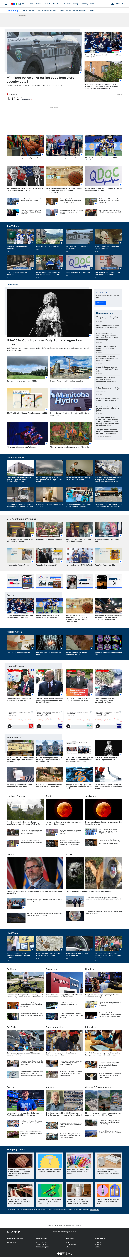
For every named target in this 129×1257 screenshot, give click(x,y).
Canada (39, 4)
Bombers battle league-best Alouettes (17, 247)
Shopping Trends (87, 4)
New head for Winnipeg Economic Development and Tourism (108, 273)
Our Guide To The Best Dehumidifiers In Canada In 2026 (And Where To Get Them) (108, 1172)
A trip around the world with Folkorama (21, 447)
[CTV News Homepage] (18, 4)
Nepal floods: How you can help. (48, 246)
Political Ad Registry (42, 1247)
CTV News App (76, 1225)
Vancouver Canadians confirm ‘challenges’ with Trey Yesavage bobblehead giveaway (24, 1114)
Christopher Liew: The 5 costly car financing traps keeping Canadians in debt (79, 786)
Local (31, 4)
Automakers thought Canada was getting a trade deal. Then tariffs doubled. (71, 1124)
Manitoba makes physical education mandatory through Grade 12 (18, 955)
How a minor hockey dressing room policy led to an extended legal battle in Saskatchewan (70, 842)
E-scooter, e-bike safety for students (17, 273)
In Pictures (57, 4)
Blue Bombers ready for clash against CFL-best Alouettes (47, 616)
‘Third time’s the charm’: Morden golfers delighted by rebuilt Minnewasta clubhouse (19, 480)
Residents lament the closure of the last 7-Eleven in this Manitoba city (108, 505)
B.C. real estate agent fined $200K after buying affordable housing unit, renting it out (49, 760)
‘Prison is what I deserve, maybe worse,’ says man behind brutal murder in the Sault (31, 831)
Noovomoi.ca (99, 1244)
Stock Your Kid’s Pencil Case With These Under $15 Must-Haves (78, 1172)
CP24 (67, 1242)
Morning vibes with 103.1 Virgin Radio (79, 565)
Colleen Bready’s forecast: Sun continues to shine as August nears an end (109, 200)
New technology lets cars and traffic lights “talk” (77, 954)
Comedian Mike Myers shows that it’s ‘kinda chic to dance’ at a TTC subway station (71, 1073)
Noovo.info (98, 1242)
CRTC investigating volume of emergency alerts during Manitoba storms (49, 480)
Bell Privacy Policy (42, 1242)
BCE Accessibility (12, 1242)
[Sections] (6, 4)
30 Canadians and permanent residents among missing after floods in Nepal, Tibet (103, 1114)
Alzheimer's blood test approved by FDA (108, 653)
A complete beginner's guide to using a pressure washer (48, 954)
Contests (61, 10)
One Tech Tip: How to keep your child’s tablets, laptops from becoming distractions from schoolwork (102, 1055)
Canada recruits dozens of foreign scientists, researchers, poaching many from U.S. (31, 1062)
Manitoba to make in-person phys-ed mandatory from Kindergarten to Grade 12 (110, 1003)
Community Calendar (80, 10)
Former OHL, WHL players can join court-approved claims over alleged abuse (108, 786)
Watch (47, 4)
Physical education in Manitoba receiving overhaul (107, 247)
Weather (32, 10)
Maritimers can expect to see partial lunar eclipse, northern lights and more (108, 955)
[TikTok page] (12, 1232)
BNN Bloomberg (71, 1244)
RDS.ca (97, 1247)
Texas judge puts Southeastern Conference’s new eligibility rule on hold (31, 1133)
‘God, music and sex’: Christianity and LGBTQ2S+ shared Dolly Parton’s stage (110, 1075)
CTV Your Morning (71, 4)
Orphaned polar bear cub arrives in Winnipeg (49, 505)
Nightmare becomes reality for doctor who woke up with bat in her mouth (30, 212)
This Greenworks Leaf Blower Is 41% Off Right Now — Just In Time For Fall (50, 1201)
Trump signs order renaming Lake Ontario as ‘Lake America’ (19, 699)
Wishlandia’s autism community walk (107, 540)
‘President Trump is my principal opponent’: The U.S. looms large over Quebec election (44, 900)
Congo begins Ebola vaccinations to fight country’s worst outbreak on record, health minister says (110, 1014)
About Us (50, 1225)
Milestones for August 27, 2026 (18, 565)
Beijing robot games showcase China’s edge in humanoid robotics (24, 1054)
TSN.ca (68, 1247)
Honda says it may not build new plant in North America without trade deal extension (70, 1135)
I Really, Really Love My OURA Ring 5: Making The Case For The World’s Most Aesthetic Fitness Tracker (19, 1172)
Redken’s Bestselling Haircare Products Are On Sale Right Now (108, 1201)
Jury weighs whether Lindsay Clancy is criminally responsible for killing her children (70, 200)
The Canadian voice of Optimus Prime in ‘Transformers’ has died (110, 211)
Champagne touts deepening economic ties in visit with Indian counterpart (31, 1004)
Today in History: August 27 (46, 565)
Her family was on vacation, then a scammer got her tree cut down (49, 785)
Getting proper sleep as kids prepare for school (76, 653)
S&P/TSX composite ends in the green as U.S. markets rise (70, 1003)
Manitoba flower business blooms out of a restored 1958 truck (78, 505)
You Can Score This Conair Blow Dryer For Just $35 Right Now (50, 1171)
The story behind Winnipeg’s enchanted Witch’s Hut (69, 447)
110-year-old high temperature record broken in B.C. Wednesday (110, 1132)
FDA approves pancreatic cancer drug (48, 653)
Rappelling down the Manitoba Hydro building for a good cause (69, 414)
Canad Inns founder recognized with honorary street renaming (48, 273)
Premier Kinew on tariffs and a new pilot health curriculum (20, 540)
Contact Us (58, 1225)
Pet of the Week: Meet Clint (105, 565)
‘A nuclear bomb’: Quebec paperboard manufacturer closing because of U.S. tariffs (23, 823)
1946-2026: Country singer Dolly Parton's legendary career (106, 759)
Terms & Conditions (42, 1244)
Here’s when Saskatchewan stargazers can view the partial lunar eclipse (64, 823)
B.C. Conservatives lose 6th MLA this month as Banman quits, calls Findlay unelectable (35, 892)
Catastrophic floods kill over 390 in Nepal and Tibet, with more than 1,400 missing (110, 1122)
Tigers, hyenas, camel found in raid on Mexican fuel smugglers (89, 891)
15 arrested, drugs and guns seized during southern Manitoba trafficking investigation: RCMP (108, 480)
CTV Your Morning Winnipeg (46, 10)
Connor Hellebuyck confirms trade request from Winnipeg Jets (20, 616)
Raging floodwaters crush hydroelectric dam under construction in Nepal (105, 700)
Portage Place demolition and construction (66, 381)
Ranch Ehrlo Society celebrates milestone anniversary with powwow (70, 831)
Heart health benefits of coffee (18, 652)
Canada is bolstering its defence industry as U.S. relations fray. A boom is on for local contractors (25, 996)
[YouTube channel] (15, 1232)
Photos (68, 10)
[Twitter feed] (8, 1232)
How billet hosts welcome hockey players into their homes (78, 479)
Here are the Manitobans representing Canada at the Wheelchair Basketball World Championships (64, 190)
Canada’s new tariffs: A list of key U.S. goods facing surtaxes (19, 785)
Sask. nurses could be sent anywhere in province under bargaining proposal (108, 831)
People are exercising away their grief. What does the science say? (102, 996)
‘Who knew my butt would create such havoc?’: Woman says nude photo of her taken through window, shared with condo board (102, 86)
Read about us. (94, 1209)
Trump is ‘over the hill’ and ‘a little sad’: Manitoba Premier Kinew (78, 699)
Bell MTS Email (101, 292)
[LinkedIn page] (19, 1232)
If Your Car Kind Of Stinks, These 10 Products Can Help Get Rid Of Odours (19, 1201)
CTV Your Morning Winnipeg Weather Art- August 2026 (27, 413)
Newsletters (67, 1225)
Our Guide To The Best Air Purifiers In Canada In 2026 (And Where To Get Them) (77, 1201)
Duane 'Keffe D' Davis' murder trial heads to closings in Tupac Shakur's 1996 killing (71, 1062)
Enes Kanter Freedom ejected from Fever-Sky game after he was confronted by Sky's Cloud (108, 617)
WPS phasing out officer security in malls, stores (79, 247)
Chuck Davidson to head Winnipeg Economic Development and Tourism (71, 212)
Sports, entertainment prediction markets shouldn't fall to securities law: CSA (71, 1015)
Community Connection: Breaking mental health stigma (78, 540)
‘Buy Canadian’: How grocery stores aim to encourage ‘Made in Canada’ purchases (20, 760)
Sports (92, 10)
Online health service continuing (78, 272)
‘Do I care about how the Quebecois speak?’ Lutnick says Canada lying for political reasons (49, 700)
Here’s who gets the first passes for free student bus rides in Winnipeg (20, 505)
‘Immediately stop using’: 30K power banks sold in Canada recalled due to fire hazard (64, 996)
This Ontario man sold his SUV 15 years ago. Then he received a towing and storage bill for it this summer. (64, 1115)
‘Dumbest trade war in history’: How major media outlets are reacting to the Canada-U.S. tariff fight (79, 760)
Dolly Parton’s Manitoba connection (49, 539)
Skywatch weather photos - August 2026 (22, 381)
